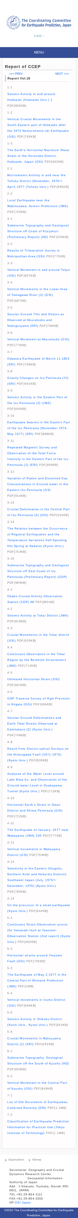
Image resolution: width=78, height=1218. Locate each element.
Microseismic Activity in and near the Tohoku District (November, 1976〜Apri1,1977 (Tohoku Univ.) (36, 180)
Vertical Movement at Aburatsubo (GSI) (38, 339)
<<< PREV (16, 73)
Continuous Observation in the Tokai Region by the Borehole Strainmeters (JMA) (36, 659)
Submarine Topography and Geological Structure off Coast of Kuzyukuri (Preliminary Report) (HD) (38, 231)
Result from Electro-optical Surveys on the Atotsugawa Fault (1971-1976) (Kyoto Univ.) (38, 754)
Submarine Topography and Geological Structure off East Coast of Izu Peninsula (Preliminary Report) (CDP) (38, 571)
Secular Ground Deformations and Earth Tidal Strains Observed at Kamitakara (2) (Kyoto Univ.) (34, 723)
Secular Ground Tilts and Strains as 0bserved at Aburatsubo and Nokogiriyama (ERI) (35, 319)
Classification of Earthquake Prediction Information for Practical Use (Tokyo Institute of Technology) (38, 1127)
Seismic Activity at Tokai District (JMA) (37, 615)
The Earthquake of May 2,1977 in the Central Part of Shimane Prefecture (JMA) (37, 980)
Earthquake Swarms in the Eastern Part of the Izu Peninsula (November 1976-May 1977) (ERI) (38, 428)
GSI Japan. (24, 1202)
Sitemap (36, 1159)
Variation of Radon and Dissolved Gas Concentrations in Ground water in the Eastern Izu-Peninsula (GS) (37, 484)
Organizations (16, 1159)
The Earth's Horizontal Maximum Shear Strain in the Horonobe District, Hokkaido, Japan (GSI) (38, 155)
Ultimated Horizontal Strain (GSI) (33, 679)
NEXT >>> (62, 73)
